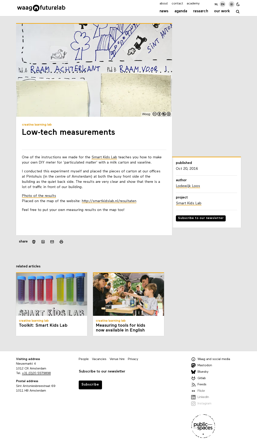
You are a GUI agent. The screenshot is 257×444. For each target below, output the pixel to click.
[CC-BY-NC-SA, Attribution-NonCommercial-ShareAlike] (161, 114)
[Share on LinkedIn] (43, 242)
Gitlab (202, 378)
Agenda (180, 11)
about (164, 3)
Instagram (204, 403)
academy (193, 3)
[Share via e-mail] (52, 242)
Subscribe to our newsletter (201, 218)
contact (177, 3)
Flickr (201, 391)
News (164, 11)
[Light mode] (232, 4)
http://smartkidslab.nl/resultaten (109, 201)
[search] (238, 12)
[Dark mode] (238, 4)
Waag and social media (214, 359)
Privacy (133, 359)
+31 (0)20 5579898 (36, 373)
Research (200, 11)
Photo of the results (39, 196)
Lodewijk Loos (188, 186)
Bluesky (203, 371)
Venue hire (117, 359)
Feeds (202, 384)
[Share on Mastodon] (34, 242)
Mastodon (205, 365)
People (84, 359)
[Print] (61, 242)
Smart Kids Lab (104, 157)
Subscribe (90, 384)
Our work (222, 11)
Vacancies (99, 359)
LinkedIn (203, 397)
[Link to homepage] (41, 8)
